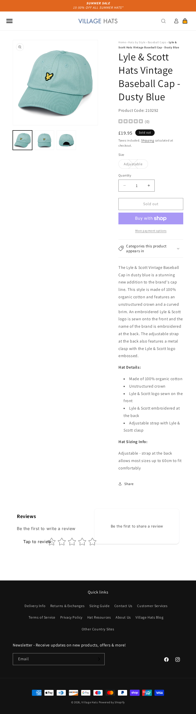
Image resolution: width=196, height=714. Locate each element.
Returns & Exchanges (67, 605)
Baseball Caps (157, 42)
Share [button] (129, 483)
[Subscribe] (98, 659)
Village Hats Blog (149, 617)
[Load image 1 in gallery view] (22, 140)
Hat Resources (99, 617)
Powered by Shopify (112, 702)
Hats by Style (136, 42)
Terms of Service (42, 617)
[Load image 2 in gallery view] (44, 140)
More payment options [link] (151, 231)
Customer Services (152, 605)
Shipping (147, 140)
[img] (130, 122)
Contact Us (123, 605)
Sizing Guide (99, 605)
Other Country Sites (98, 629)
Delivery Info (34, 605)
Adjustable (136, 165)
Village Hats (89, 702)
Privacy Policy (71, 617)
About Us (123, 617)
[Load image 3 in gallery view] (66, 140)
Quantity (124, 175)
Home (122, 42)
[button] (9, 21)
